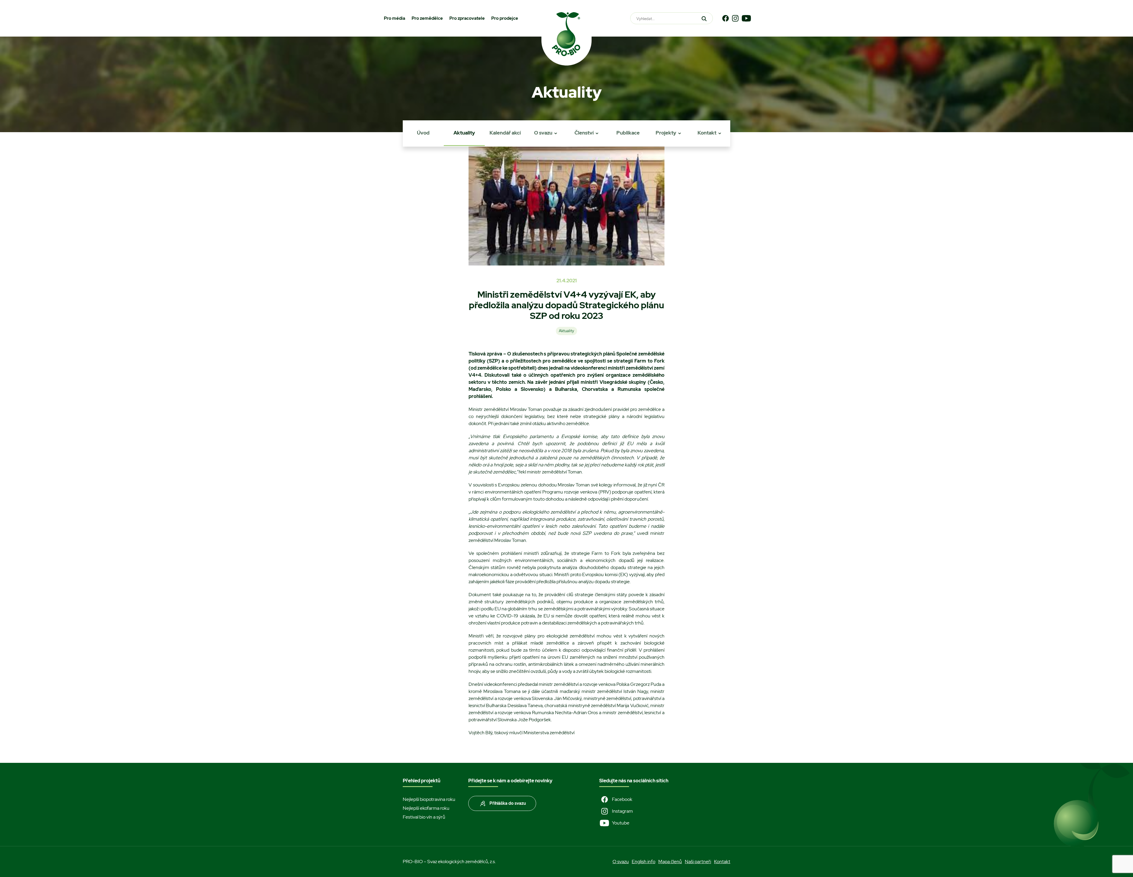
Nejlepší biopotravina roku (429, 799)
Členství (584, 132)
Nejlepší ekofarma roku (426, 808)
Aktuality (464, 132)
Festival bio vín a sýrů (424, 817)
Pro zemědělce (427, 18)
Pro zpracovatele (467, 18)
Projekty (666, 132)
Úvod (423, 132)
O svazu (543, 132)
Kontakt (707, 132)
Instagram (622, 811)
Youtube (620, 823)
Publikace (628, 132)
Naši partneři (698, 861)
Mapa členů (670, 861)
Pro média (394, 18)
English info (643, 861)
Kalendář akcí (505, 132)
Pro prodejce (504, 18)
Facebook (622, 799)
